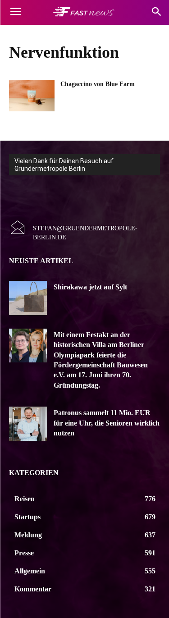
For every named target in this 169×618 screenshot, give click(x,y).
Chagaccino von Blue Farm (97, 84)
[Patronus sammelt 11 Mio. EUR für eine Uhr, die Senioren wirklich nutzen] (28, 423)
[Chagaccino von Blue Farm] (32, 95)
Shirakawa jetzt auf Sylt (90, 287)
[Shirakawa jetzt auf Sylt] (28, 298)
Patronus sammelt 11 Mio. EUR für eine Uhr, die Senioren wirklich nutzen (107, 423)
